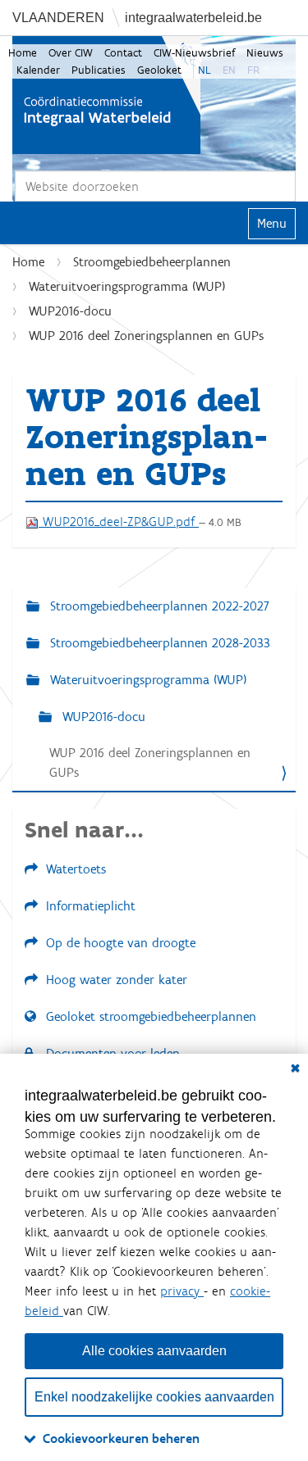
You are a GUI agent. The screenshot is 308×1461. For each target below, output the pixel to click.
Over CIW (70, 53)
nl (204, 70)
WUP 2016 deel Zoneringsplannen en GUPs (150, 762)
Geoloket (159, 70)
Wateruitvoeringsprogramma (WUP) (127, 286)
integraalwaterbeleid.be (193, 18)
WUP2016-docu (70, 311)
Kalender (38, 70)
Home (22, 53)
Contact (123, 53)
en (229, 70)
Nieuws (264, 53)
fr (253, 70)
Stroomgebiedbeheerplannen (152, 262)
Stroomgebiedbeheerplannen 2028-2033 (158, 643)
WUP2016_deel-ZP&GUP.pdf (119, 521)
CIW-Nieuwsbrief (194, 53)
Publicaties (98, 70)
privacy (182, 1291)
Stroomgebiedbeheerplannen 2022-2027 (157, 606)
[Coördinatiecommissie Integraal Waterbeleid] (106, 95)
